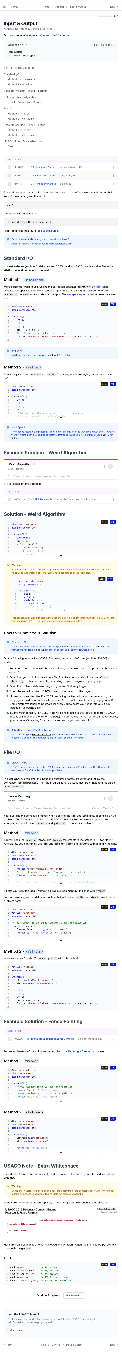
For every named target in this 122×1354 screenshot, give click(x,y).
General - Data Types (24, 55)
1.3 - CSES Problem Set (40, 499)
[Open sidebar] (4, 6)
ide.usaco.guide (48, 230)
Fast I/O (56, 355)
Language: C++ (16, 44)
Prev (15, 6)
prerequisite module (69, 621)
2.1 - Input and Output (43, 167)
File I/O (8, 108)
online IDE (66, 646)
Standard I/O (11, 74)
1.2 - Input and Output (43, 175)
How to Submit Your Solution (25, 102)
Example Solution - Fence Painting (24, 125)
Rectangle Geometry (81, 1051)
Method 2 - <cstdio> (20, 84)
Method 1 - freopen (19, 113)
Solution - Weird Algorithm (20, 97)
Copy (104, 304)
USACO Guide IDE (95, 646)
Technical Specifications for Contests (52, 1038)
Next (112, 6)
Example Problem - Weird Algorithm (25, 90)
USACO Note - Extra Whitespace (24, 141)
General (59, 6)
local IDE (40, 649)
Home (46, 6)
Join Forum (16, 1330)
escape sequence (78, 294)
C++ (10, 146)
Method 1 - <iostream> (21, 79)
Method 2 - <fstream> (21, 118)
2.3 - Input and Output (43, 183)
